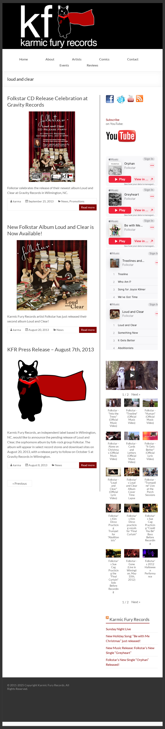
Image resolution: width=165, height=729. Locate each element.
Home (23, 59)
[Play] (132, 375)
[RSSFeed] (139, 97)
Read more (88, 207)
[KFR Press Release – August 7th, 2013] (52, 358)
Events (64, 65)
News (64, 201)
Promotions (76, 201)
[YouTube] (130, 97)
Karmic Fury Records (129, 619)
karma (17, 201)
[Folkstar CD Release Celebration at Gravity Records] (52, 113)
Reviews (92, 65)
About (49, 59)
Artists (76, 59)
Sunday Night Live (118, 629)
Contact (132, 59)
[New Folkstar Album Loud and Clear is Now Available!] (52, 242)
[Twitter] (120, 97)
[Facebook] (110, 97)
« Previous (19, 483)
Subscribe (112, 119)
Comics (104, 59)
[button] (135, 394)
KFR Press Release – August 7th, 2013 (50, 349)
